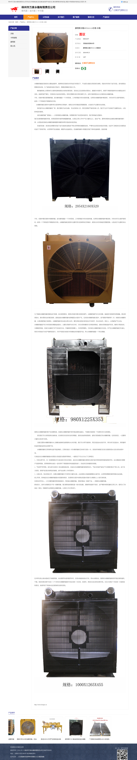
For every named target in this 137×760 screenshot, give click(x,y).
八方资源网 (21, 756)
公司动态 (46, 17)
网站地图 (41, 756)
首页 (15, 17)
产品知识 (106, 17)
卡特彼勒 (13, 38)
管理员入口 (34, 756)
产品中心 (31, 17)
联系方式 (91, 17)
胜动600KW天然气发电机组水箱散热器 (21, 739)
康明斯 (12, 42)
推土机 (12, 46)
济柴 (12, 33)
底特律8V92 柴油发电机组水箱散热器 (45, 739)
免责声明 (28, 756)
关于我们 (61, 17)
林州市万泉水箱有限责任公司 (33, 750)
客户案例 (76, 17)
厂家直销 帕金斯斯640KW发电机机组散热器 (71, 739)
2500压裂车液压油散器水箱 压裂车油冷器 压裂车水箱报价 (99, 739)
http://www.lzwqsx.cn (40, 704)
